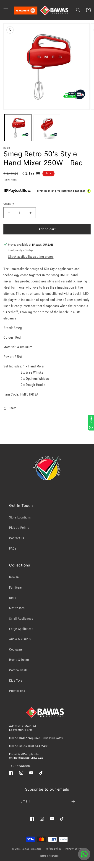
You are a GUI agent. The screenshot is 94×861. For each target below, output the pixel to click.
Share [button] (13, 408)
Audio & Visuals (20, 639)
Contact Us (16, 538)
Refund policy (53, 848)
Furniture (15, 587)
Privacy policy (73, 848)
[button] (6, 10)
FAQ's (12, 548)
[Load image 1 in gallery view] (18, 127)
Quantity (8, 203)
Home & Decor (19, 660)
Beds (12, 598)
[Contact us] (84, 854)
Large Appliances (21, 629)
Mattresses (17, 608)
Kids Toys (15, 680)
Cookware (16, 649)
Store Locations (20, 517)
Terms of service (49, 855)
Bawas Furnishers (32, 849)
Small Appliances (21, 618)
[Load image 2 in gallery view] (47, 127)
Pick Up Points (19, 527)
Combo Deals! (18, 670)
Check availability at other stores (30, 256)
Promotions (17, 691)
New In (14, 577)
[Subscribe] (73, 801)
